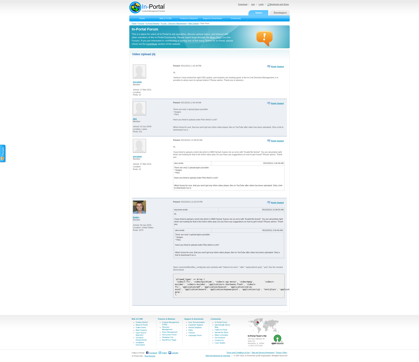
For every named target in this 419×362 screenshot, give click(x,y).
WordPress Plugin (169, 340)
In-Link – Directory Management (174, 23)
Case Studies (220, 343)
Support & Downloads (212, 18)
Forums (141, 23)
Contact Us (219, 340)
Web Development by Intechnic (218, 356)
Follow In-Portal (221, 330)
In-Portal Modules (153, 23)
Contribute (151, 44)
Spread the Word (221, 332)
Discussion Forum (169, 335)
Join (253, 4)
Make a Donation (221, 335)
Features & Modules (189, 18)
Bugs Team (216, 37)
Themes (191, 333)
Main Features (141, 330)
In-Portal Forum (221, 322)
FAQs (190, 330)
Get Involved (220, 338)
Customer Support (195, 325)
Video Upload (193, 23)
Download (242, 4)
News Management (169, 332)
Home (142, 18)
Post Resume (150, 356)
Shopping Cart (167, 337)
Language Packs (195, 335)
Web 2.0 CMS (165, 18)
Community (236, 18)
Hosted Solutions (195, 327)
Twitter (164, 353)
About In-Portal (141, 325)
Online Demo (141, 327)
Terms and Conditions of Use (238, 352)
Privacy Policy (281, 352)
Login (261, 4)
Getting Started (142, 322)
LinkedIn (175, 353)
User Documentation (196, 322)
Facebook (153, 353)
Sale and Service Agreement (263, 352)
